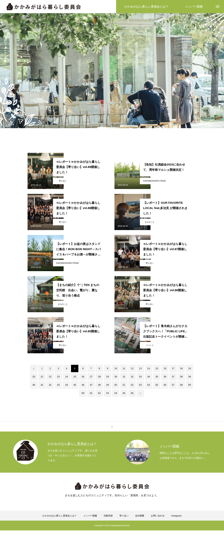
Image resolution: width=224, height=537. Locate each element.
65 (124, 393)
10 (115, 368)
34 (148, 376)
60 (83, 393)
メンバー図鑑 (90, 515)
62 (99, 393)
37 (173, 376)
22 (50, 376)
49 (107, 385)
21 (42, 376)
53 (140, 385)
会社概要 (139, 515)
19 (189, 368)
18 (181, 368)
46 (83, 385)
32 (132, 376)
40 (33, 385)
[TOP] (112, 426)
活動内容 (108, 515)
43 (58, 385)
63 (107, 393)
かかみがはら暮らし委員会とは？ (59, 515)
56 (165, 385)
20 (33, 376)
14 (148, 368)
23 (58, 376)
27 (91, 376)
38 (181, 376)
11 (124, 368)
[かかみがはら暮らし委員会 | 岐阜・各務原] (44, 6)
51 (124, 385)
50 (115, 385)
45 (74, 385)
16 (165, 368)
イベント (150, 345)
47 (91, 385)
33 (140, 376)
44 (66, 385)
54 (148, 385)
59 (189, 385)
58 (181, 385)
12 (132, 368)
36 (165, 376)
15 (156, 368)
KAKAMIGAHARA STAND (154, 181)
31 (124, 376)
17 (173, 368)
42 (50, 385)
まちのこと (150, 222)
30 (115, 376)
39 (189, 376)
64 (115, 393)
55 (156, 385)
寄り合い (63, 181)
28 (99, 376)
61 (91, 393)
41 (42, 385)
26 (83, 376)
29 (107, 376)
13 (140, 368)
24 (66, 376)
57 (173, 385)
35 (156, 376)
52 (132, 385)
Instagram (176, 515)
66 (132, 393)
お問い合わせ (158, 515)
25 (74, 376)
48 (99, 385)
